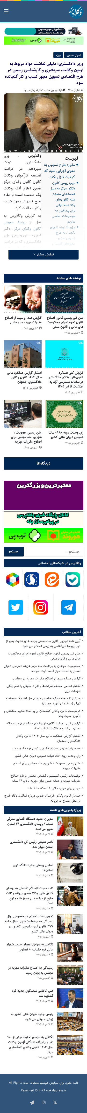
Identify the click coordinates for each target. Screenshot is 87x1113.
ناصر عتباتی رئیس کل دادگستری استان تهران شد (31, 844)
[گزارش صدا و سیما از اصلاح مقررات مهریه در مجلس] (23, 299)
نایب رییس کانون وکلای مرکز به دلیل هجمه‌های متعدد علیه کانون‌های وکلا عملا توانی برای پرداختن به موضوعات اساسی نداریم (62, 202)
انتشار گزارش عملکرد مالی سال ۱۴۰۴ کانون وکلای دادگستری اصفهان (24, 377)
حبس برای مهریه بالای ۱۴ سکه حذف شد (54, 788)
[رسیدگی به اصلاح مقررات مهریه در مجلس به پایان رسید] (70, 975)
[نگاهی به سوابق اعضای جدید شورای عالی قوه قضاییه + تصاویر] (70, 952)
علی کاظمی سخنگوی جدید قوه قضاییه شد (32, 993)
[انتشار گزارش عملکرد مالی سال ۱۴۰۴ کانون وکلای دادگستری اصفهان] (23, 354)
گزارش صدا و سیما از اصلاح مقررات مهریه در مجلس (23, 320)
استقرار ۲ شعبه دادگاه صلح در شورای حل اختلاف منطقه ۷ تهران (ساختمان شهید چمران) (43, 701)
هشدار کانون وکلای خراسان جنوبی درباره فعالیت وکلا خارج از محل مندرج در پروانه (42, 798)
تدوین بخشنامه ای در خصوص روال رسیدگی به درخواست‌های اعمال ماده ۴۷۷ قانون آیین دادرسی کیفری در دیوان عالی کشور (29, 924)
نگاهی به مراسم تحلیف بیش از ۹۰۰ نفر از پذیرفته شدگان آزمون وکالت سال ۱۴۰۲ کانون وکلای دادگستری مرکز (30, 1044)
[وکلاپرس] (76, 11)
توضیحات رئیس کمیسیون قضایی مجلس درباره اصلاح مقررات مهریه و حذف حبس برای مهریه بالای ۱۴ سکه (45, 778)
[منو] (6, 13)
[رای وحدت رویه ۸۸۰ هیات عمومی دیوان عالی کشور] (64, 414)
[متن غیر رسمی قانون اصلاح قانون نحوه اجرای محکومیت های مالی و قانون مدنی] (64, 299)
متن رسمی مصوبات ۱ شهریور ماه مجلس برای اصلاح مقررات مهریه (26, 437)
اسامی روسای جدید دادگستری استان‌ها (33, 868)
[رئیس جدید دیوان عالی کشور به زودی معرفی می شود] (70, 1022)
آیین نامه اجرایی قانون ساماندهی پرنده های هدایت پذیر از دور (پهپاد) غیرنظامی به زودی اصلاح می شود (43, 643)
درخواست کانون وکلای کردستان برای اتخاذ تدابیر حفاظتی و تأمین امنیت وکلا (42, 713)
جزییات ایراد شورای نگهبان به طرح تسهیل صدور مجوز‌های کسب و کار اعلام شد (62, 238)
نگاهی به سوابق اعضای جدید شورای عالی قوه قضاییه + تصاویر (29, 947)
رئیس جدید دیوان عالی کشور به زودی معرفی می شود (32, 1016)
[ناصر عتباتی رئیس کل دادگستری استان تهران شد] (70, 849)
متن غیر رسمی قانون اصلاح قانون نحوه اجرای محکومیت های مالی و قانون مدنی (65, 322)
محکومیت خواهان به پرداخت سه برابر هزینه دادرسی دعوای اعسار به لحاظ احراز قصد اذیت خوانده (42, 668)
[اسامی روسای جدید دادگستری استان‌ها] (70, 873)
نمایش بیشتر (45, 254)
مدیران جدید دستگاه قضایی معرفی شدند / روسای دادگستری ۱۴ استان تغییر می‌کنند (30, 824)
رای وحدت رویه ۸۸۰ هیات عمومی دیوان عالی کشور (66, 435)
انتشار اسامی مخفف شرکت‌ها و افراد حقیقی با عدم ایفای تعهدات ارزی (43, 688)
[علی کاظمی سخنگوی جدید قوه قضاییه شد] (70, 998)
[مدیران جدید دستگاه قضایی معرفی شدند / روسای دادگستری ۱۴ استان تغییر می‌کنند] (70, 826)
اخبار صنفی (74, 55)
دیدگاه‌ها (44, 463)
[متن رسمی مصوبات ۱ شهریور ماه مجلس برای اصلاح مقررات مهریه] (23, 414)
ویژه (58, 55)
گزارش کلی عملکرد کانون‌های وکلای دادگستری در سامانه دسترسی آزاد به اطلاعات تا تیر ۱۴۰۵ (65, 379)
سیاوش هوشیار (49, 1082)
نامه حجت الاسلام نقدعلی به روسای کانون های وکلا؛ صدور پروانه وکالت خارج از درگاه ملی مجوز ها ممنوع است (29, 896)
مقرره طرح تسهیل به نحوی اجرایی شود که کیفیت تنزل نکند (59, 171)
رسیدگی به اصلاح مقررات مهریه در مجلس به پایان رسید (30, 970)
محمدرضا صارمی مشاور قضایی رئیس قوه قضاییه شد (46, 748)
